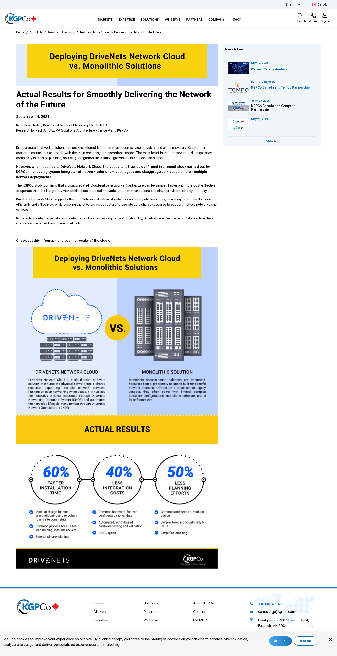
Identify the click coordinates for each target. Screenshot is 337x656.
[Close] (330, 639)
